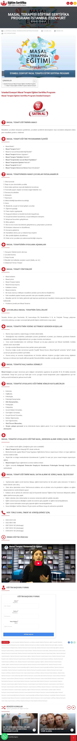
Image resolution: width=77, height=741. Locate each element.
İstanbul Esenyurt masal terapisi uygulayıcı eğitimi (31, 661)
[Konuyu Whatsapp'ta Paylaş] (74, 642)
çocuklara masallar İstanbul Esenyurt (39, 642)
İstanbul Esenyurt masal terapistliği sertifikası (42, 667)
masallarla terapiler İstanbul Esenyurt (30, 698)
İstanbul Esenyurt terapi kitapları (48, 673)
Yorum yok (59, 31)
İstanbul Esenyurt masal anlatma (23, 650)
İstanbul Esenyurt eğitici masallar (53, 645)
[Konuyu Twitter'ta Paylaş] (72, 642)
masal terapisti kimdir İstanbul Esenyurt (34, 692)
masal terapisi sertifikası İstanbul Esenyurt (39, 687)
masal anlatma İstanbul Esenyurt (15, 678)
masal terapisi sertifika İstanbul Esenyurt (17, 687)
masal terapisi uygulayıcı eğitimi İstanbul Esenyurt (27, 689)
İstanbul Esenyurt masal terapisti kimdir (37, 664)
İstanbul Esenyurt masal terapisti (18, 664)
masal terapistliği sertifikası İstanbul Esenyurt (37, 695)
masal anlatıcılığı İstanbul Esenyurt (43, 675)
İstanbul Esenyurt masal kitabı (40, 650)
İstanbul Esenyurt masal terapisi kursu (42, 656)
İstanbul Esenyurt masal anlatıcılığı (27, 647)
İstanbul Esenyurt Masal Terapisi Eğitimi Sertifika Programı (20, 84)
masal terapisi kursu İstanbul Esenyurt (38, 684)
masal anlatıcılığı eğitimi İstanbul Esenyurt (22, 675)
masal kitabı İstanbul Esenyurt (32, 678)
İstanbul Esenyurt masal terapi (9, 653)
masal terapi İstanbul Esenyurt (21, 681)
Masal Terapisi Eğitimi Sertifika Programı (25, 31)
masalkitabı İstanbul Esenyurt (57, 695)
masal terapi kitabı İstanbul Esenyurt (39, 681)
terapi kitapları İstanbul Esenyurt (38, 700)
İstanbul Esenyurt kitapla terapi (10, 647)
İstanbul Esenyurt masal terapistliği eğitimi (19, 667)
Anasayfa (34, 21)
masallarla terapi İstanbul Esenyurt (11, 698)
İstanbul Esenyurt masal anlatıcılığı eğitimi (48, 647)
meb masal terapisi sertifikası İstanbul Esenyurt (52, 698)
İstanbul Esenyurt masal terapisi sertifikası (42, 659)
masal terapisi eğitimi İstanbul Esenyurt (17, 684)
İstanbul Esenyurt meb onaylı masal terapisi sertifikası (25, 673)
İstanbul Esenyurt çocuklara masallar (35, 645)
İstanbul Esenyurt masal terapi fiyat (27, 653)
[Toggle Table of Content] (33, 81)
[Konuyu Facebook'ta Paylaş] (69, 642)
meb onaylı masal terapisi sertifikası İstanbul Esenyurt (16, 700)
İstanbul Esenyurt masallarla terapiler (36, 670)
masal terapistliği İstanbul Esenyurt (16, 695)
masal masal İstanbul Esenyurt (49, 678)
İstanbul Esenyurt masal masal (57, 650)
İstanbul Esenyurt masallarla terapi (17, 670)
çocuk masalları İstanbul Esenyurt (20, 642)
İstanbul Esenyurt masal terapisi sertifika (19, 659)
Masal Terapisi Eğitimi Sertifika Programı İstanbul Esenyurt (21, 85)
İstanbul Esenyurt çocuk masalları (15, 645)
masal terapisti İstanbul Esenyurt (15, 692)
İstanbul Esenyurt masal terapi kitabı (46, 653)
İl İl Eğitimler (42, 21)
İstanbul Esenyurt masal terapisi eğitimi (20, 656)
